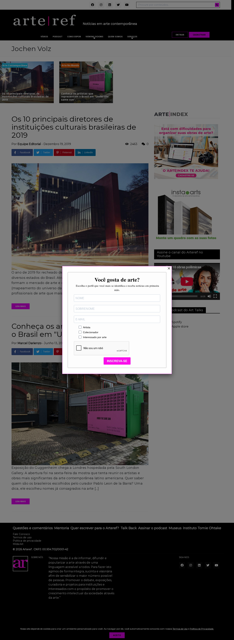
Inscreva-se (117, 361)
